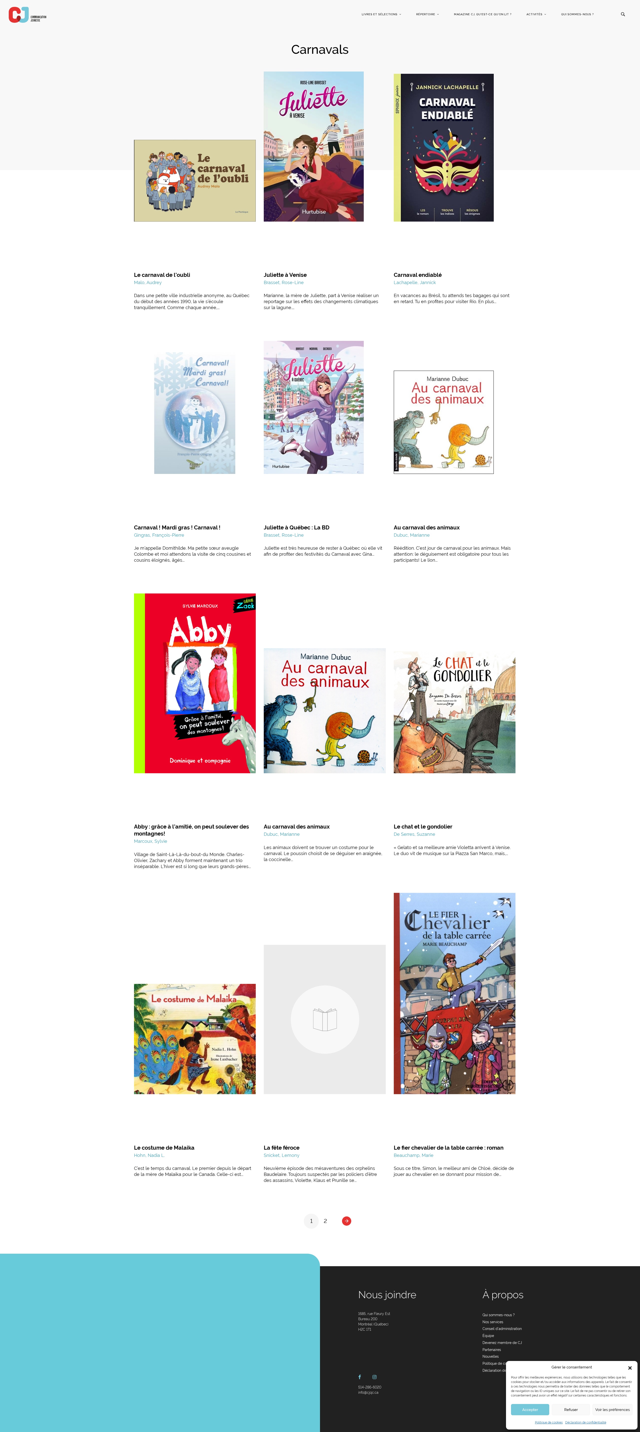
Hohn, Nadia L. (149, 1155)
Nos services (492, 1322)
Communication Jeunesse (27, 15)
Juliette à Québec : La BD (297, 527)
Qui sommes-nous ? (577, 14)
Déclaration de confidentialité (585, 1422)
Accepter (530, 1409)
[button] (630, 1367)
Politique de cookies (549, 1422)
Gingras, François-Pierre (159, 535)
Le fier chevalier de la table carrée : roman (449, 1147)
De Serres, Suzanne (414, 834)
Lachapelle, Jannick (415, 282)
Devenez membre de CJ (502, 1343)
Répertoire (425, 14)
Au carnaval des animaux (427, 527)
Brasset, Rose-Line (284, 282)
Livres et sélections (380, 14)
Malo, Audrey (148, 282)
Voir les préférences (612, 1409)
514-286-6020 (369, 1387)
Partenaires (491, 1350)
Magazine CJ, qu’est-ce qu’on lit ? (483, 14)
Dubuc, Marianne (412, 535)
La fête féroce (282, 1147)
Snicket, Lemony (282, 1155)
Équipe (488, 1336)
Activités (534, 14)
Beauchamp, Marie (414, 1155)
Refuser (571, 1409)
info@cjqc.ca (368, 1392)
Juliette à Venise (285, 275)
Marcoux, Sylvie (150, 841)
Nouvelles (490, 1356)
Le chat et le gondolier (423, 826)
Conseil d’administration (502, 1329)
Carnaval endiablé (418, 275)
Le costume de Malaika (164, 1147)
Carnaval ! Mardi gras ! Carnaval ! (177, 527)
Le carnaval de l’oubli (162, 275)
